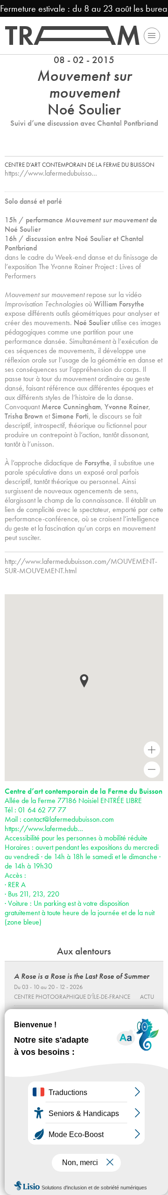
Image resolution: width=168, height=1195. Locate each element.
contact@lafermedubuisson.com (68, 819)
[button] (84, 680)
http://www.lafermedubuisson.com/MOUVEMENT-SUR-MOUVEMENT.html (81, 566)
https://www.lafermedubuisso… (51, 173)
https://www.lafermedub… (44, 828)
